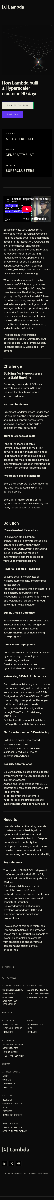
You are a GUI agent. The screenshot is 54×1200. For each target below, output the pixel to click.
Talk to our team (17, 105)
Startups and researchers (9, 1003)
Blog (29, 1028)
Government (8, 997)
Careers (6, 1080)
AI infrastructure (37, 990)
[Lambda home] (27, 1149)
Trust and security (38, 993)
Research (32, 1032)
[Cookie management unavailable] (26, 1131)
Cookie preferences (13, 1131)
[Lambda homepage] (13, 7)
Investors (7, 1087)
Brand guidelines (12, 1115)
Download (12, 114)
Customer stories (37, 997)
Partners (7, 1111)
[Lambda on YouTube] (18, 1163)
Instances (7, 1032)
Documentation (35, 1024)
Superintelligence (12, 990)
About (5, 1076)
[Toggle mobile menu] (49, 7)
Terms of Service (12, 1127)
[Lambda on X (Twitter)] (12, 1163)
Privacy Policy (11, 1123)
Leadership (8, 1083)
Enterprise (8, 993)
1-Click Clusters (12, 1028)
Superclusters (10, 1024)
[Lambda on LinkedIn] (5, 1163)
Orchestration (10, 1048)
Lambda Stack (10, 1052)
